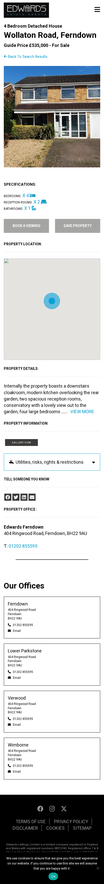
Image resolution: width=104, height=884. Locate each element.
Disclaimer (25, 828)
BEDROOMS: (12, 196)
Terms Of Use (31, 821)
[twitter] (15, 497)
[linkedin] (24, 497)
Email (17, 631)
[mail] (32, 497)
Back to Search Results (27, 56)
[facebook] (7, 497)
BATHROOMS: (13, 209)
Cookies (55, 828)
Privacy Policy (71, 821)
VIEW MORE (82, 411)
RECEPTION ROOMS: (18, 202)
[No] (97, 868)
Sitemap (82, 828)
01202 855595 (23, 546)
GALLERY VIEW (21, 442)
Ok (53, 876)
